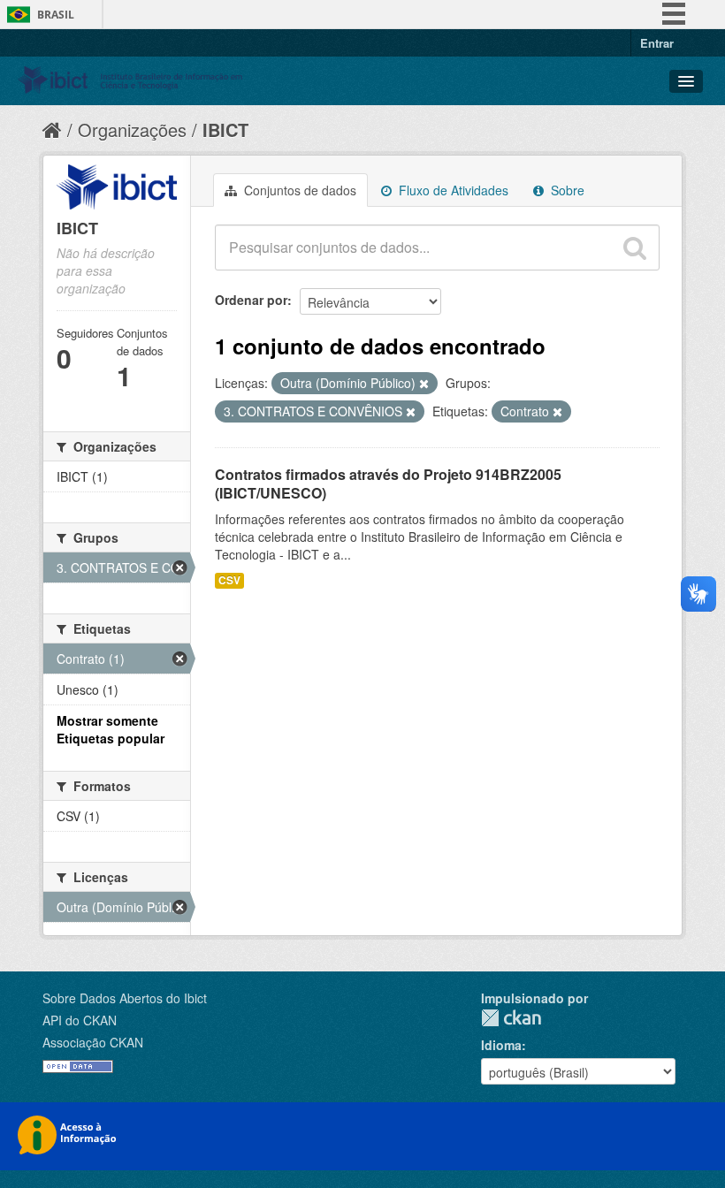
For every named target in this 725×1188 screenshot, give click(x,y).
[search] (634, 247)
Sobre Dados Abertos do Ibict (124, 998)
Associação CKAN (92, 1042)
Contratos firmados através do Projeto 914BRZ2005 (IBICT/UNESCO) (388, 483)
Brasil (55, 14)
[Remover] (424, 384)
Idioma (501, 1045)
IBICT (225, 129)
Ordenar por (251, 299)
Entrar (657, 42)
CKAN (511, 1018)
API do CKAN (79, 1020)
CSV (229, 580)
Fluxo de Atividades (451, 190)
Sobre (565, 190)
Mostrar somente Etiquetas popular (110, 729)
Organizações (132, 129)
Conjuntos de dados (298, 190)
